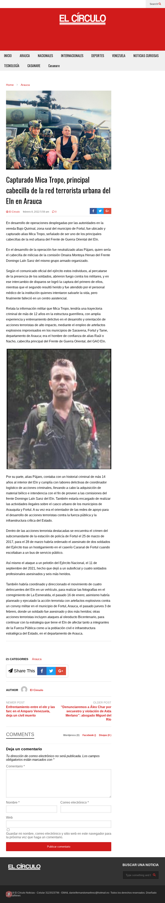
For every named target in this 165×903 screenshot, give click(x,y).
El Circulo (14, 211)
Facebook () (89, 735)
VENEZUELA (118, 55)
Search (154, 4)
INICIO (8, 55)
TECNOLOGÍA (11, 65)
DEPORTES (97, 55)
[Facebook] (93, 211)
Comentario (15, 766)
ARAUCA (25, 55)
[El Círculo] (82, 20)
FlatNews (15, 895)
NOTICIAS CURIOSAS (146, 55)
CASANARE (33, 65)
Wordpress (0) (71, 735)
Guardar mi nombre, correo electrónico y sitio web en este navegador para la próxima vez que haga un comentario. (58, 835)
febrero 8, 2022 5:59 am (36, 211)
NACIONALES (45, 55)
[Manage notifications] (9, 894)
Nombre (13, 802)
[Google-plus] (107, 211)
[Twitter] (100, 211)
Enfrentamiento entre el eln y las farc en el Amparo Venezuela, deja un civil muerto (30, 711)
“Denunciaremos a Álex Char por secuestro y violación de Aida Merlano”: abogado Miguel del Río (86, 713)
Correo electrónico (74, 802)
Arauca (36, 659)
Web (9, 817)
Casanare (54, 65)
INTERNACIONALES (72, 55)
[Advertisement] (82, 42)
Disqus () (105, 735)
